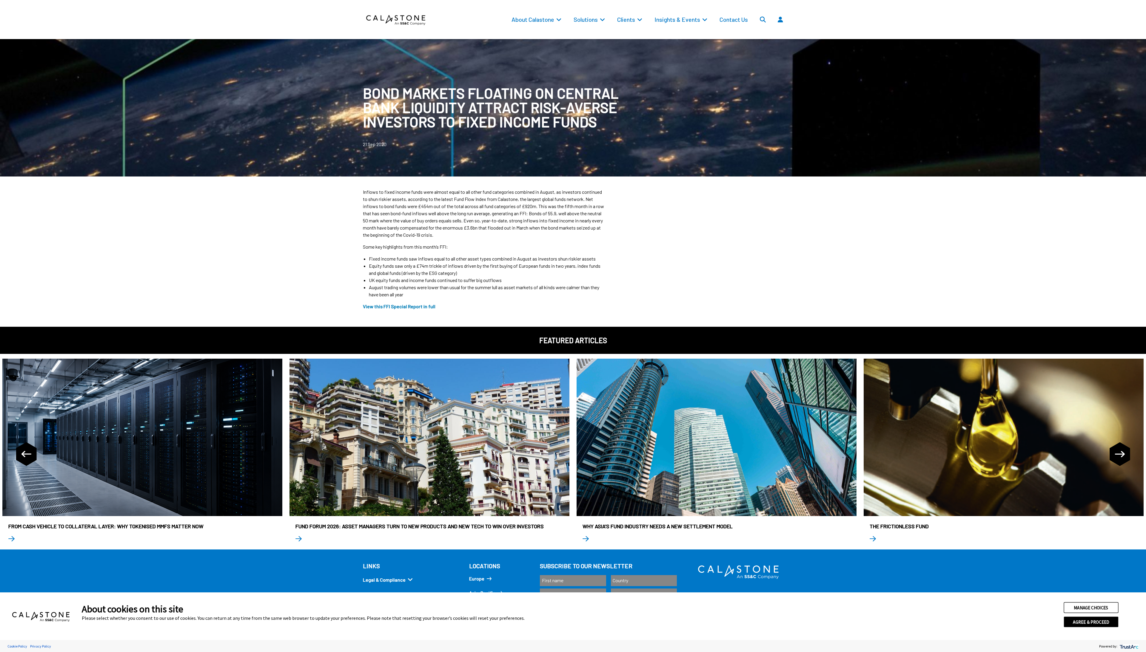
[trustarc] (1128, 646)
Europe (476, 578)
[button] (798, 33)
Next (1120, 454)
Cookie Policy (17, 646)
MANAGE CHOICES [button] (1091, 608)
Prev (26, 454)
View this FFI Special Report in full (399, 306)
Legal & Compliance (384, 580)
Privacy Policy (40, 646)
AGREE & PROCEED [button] (1091, 622)
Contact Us (734, 19)
